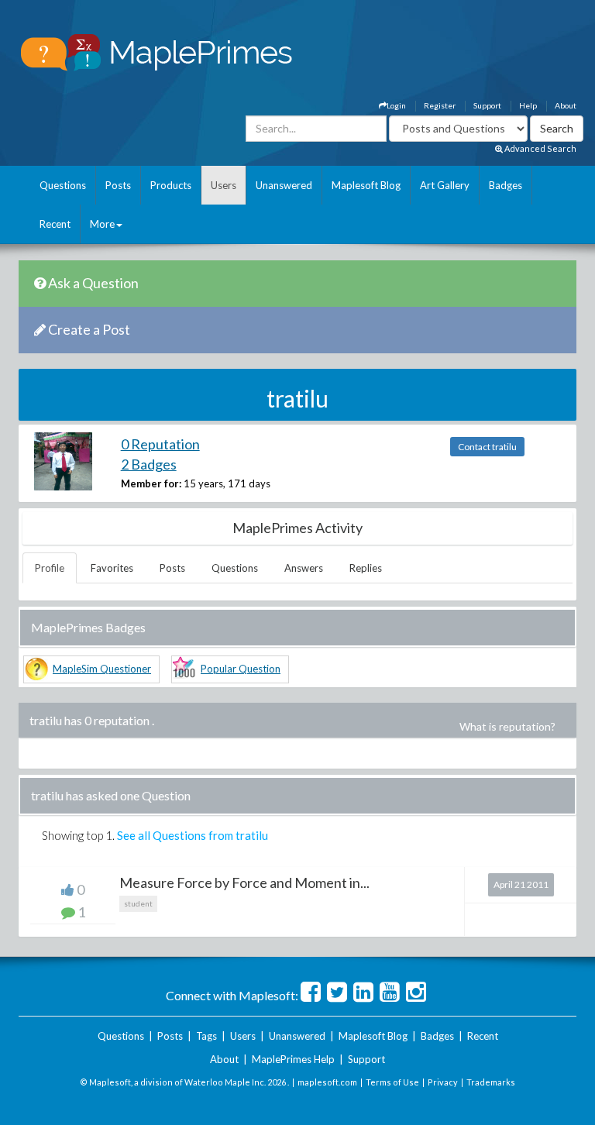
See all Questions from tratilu (192, 835)
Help (528, 105)
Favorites (112, 568)
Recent (55, 224)
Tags (206, 1036)
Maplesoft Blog (366, 185)
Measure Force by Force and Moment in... (244, 882)
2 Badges (149, 464)
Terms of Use (392, 1082)
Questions (63, 185)
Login (396, 105)
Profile (49, 568)
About (565, 105)
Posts (118, 185)
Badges (505, 185)
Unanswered (284, 185)
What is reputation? (507, 726)
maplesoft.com (327, 1082)
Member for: (151, 483)
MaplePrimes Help (293, 1059)
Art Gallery (444, 185)
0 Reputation (160, 443)
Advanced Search (539, 148)
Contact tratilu (487, 446)
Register (440, 105)
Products (170, 185)
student (138, 903)
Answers (303, 568)
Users (223, 185)
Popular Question (240, 668)
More (102, 224)
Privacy (443, 1082)
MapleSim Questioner (102, 668)
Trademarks (490, 1082)
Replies (365, 568)
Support (487, 105)
